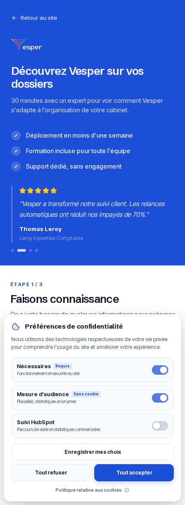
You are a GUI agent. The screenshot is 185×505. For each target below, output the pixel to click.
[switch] (160, 370)
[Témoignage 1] (12, 250)
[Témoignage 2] (21, 250)
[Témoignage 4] (36, 250)
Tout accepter (134, 472)
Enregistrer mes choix (93, 452)
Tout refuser (51, 472)
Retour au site (39, 17)
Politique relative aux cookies (89, 490)
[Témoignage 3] (30, 250)
